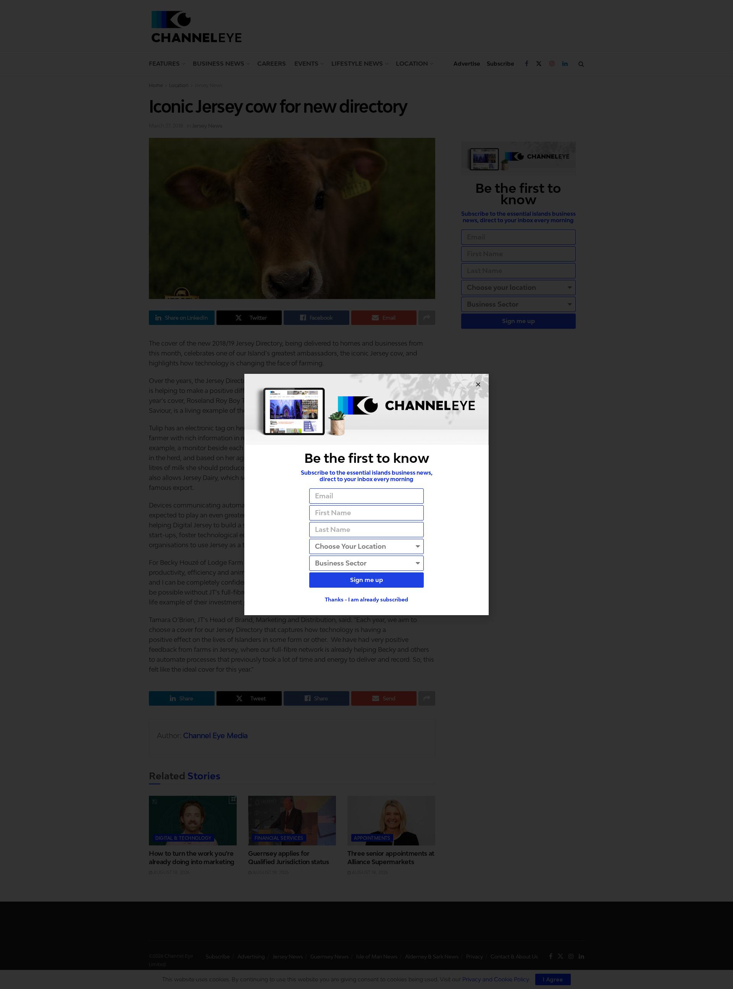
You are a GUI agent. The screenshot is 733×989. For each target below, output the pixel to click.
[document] (366, 494)
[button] (478, 384)
